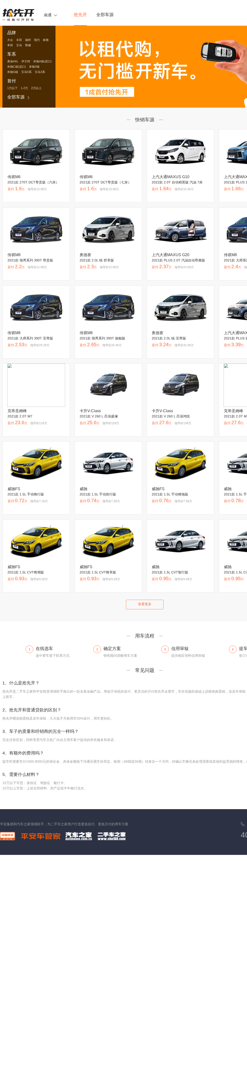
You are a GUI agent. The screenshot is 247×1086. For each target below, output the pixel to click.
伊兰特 (25, 61)
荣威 (28, 45)
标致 (46, 40)
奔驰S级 (34, 66)
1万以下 (12, 88)
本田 (10, 45)
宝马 (19, 45)
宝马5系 (26, 72)
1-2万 (24, 88)
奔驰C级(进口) (16, 66)
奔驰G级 (12, 72)
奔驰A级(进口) (42, 61)
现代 (37, 40)
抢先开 (80, 14)
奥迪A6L (12, 61)
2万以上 (36, 88)
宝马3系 (40, 72)
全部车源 (105, 14)
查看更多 (144, 604)
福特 (28, 40)
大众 (10, 40)
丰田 (19, 40)
